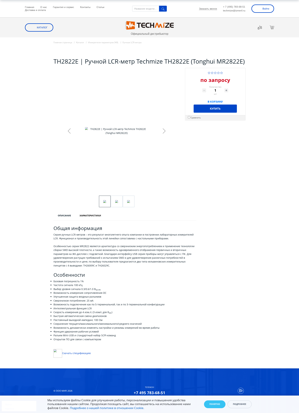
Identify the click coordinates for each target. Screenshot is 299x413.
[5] (221, 72)
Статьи (100, 7)
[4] (218, 72)
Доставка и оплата (35, 10)
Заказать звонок (208, 8)
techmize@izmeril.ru (234, 10)
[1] (209, 72)
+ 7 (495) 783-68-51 (234, 6)
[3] (215, 72)
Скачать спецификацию (76, 353)
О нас (43, 7)
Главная (29, 7)
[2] (212, 72)
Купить (215, 108)
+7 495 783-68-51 (149, 392)
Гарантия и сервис (63, 7)
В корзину (215, 101)
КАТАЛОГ (42, 27)
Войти (265, 8)
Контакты (85, 7)
